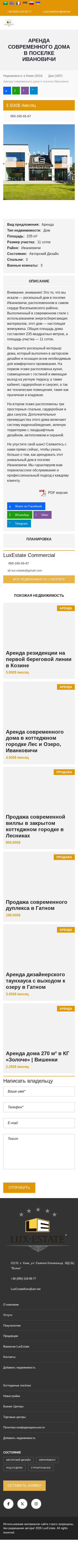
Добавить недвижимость (19, 1367)
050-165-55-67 (20, 116)
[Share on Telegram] (34, 90)
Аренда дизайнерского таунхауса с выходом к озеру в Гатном (35, 980)
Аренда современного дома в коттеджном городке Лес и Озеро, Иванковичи (35, 741)
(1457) (55, 75)
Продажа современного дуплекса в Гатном (36, 905)
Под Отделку (14, 1467)
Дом (47, 230)
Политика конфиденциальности (24, 1427)
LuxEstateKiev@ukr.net (56, 11)
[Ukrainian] (38, 3)
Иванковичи (31, 248)
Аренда (48, 224)
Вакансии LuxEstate (16, 1346)
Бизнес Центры (13, 1406)
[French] (18, 3)
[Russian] (31, 3)
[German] (25, 3)
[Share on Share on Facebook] (7, 90)
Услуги (7, 1315)
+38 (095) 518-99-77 (19, 11)
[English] (12, 3)
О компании (11, 1304)
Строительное (41, 1467)
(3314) (22, 75)
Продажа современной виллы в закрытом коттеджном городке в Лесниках (35, 826)
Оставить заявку (24, 1485)
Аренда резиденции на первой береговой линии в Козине (39, 659)
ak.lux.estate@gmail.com (25, 570)
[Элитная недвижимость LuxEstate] (7, 23)
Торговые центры (14, 1417)
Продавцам (10, 1336)
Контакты (9, 1357)
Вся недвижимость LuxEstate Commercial (39, 580)
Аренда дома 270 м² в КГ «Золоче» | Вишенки (37, 1056)
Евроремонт (47, 1460)
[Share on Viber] (25, 90)
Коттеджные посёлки (17, 1385)
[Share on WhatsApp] (16, 90)
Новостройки (11, 1396)
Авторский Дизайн (44, 254)
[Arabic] (5, 3)
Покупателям (12, 1325)
